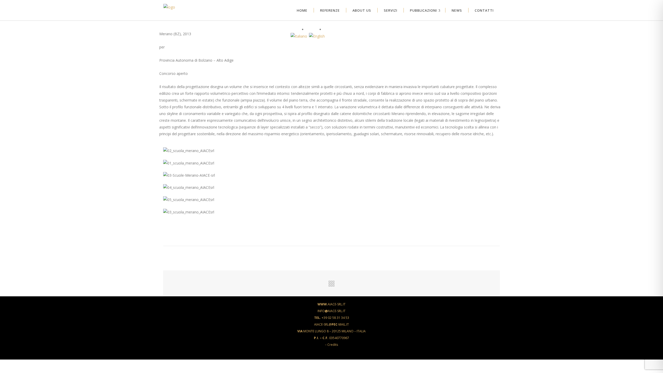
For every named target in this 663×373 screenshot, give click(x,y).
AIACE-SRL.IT (331, 304)
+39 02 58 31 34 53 (331, 317)
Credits (332, 344)
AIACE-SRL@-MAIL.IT (331, 324)
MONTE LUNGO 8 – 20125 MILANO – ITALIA (331, 331)
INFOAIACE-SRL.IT (331, 311)
